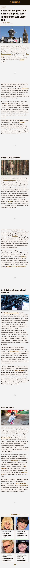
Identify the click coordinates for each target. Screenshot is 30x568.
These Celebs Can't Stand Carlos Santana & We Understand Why (22, 557)
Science (3, 7)
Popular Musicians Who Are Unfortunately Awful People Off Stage (7, 557)
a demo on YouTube (20, 483)
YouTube (22, 59)
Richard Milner (6, 22)
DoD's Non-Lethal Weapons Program (16, 266)
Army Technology (19, 370)
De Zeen (10, 201)
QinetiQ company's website (11, 313)
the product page (14, 351)
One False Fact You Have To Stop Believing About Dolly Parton (7, 534)
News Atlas (15, 236)
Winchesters (24, 88)
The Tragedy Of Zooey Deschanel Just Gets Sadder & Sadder (22, 534)
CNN (6, 103)
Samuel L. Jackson (6, 54)
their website (24, 485)
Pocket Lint (22, 122)
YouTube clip (14, 460)
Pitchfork (23, 256)
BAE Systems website (9, 180)
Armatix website (5, 437)
